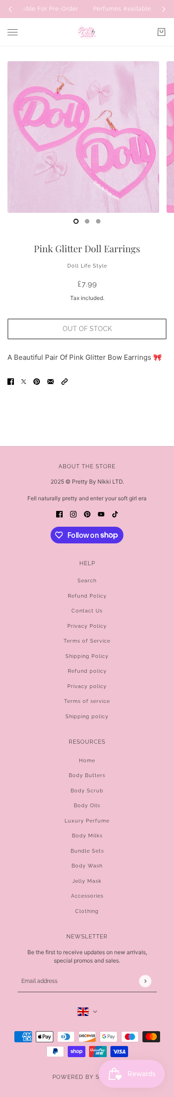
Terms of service (87, 701)
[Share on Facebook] (11, 381)
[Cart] (161, 32)
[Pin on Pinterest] (37, 381)
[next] (163, 9)
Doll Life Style (87, 266)
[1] (87, 221)
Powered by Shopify (87, 1077)
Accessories (87, 896)
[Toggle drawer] (12, 32)
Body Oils (87, 806)
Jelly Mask (87, 881)
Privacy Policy (87, 626)
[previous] (10, 9)
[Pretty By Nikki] (87, 32)
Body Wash (87, 866)
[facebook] (59, 514)
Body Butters (87, 775)
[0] (76, 221)
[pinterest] (87, 514)
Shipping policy (87, 717)
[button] (64, 381)
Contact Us (87, 611)
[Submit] (145, 981)
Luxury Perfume (87, 821)
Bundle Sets (87, 851)
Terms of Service (87, 641)
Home (87, 761)
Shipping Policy (87, 656)
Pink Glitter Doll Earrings (87, 248)
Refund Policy (87, 596)
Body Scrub (87, 791)
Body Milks (87, 836)
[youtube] (101, 514)
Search (87, 581)
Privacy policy (87, 686)
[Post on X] (24, 381)
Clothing (87, 911)
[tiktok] (115, 514)
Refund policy (87, 671)
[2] (98, 221)
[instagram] (73, 514)
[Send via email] (51, 381)
